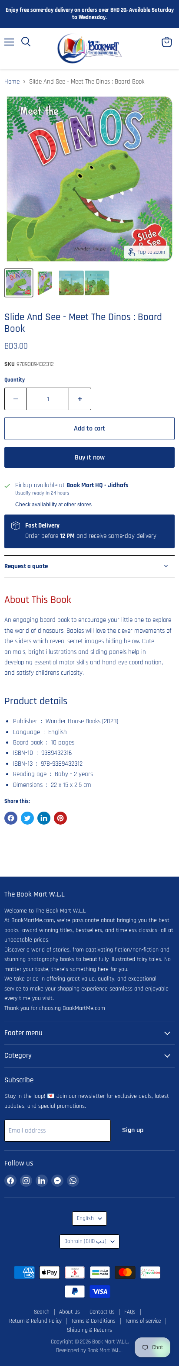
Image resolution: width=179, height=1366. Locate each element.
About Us (69, 1311)
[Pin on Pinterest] (60, 818)
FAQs (130, 1311)
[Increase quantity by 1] (80, 399)
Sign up (132, 1130)
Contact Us (102, 1311)
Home (12, 81)
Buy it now (90, 457)
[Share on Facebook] (10, 818)
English (85, 1218)
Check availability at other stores (53, 505)
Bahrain (85, 1241)
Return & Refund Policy (35, 1320)
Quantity (14, 380)
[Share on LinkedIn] (43, 818)
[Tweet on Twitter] (27, 818)
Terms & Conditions (93, 1320)
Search (42, 1311)
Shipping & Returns (89, 1330)
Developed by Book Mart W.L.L (89, 1350)
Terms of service (143, 1320)
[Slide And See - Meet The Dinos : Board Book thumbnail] (19, 283)
